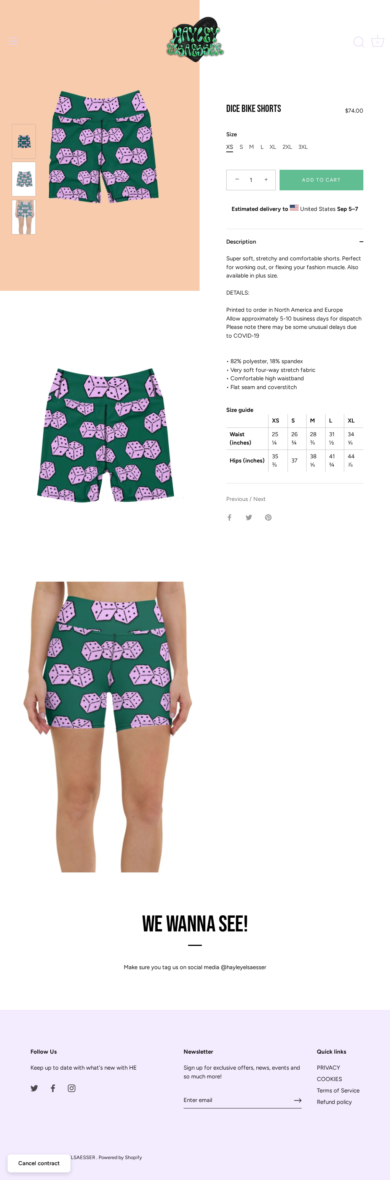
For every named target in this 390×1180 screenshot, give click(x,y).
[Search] (358, 42)
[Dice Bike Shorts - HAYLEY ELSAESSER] (24, 141)
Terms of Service (338, 1090)
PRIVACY (328, 1067)
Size (231, 134)
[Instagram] (71, 1087)
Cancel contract (39, 1163)
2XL (287, 147)
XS (229, 147)
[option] (23, 142)
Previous (237, 499)
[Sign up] (298, 1100)
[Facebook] (53, 1087)
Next (259, 499)
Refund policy (334, 1102)
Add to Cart (321, 180)
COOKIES (329, 1079)
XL (273, 147)
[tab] (294, 368)
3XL (303, 147)
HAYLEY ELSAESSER (72, 1157)
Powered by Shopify (120, 1157)
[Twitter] (34, 1087)
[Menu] (13, 41)
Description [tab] (241, 241)
